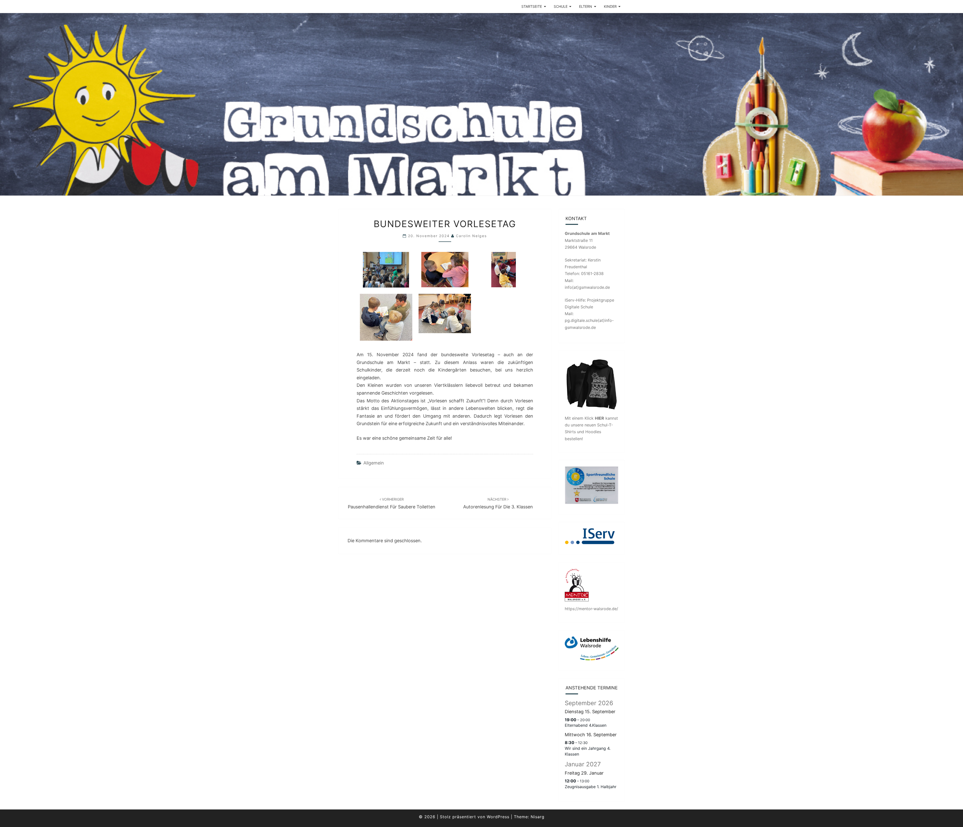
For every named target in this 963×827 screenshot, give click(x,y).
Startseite (531, 6)
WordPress (498, 816)
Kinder (610, 6)
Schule (561, 6)
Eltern (585, 6)
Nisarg (537, 816)
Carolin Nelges (471, 236)
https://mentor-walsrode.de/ (591, 608)
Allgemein (373, 463)
